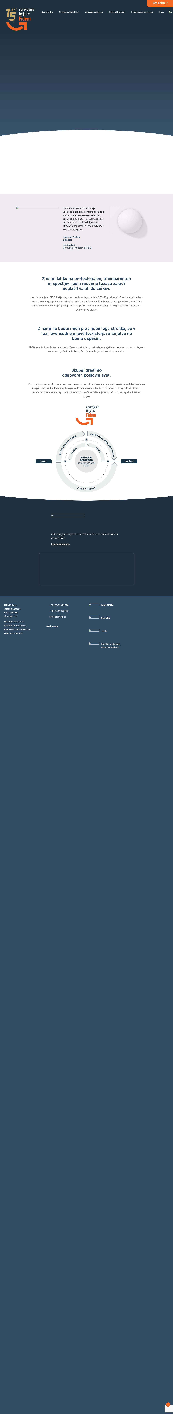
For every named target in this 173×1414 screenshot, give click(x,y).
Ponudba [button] (105, 618)
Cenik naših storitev (117, 12)
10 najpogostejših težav (69, 12)
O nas (161, 12)
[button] (48, 633)
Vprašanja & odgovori (94, 12)
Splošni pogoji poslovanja (142, 12)
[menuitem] (48, 12)
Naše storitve (47, 12)
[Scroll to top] (168, 1404)
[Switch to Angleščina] (169, 12)
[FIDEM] (20, 19)
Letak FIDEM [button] (107, 605)
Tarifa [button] (104, 631)
